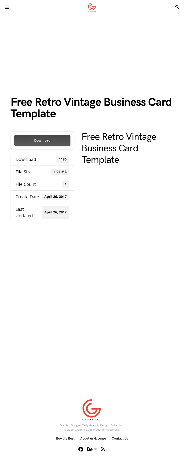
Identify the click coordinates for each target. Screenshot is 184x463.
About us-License (93, 438)
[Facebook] (80, 449)
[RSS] (103, 449)
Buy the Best (65, 438)
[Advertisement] (92, 47)
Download (42, 140)
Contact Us (120, 438)
